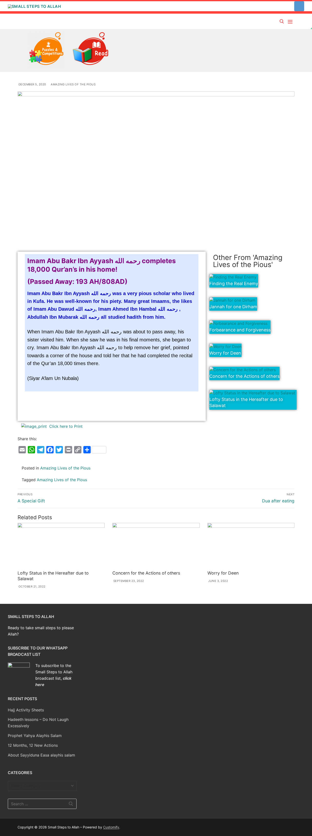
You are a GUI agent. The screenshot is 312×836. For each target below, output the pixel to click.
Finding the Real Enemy (233, 283)
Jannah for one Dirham (233, 306)
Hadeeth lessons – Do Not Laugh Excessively (38, 722)
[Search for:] (42, 804)
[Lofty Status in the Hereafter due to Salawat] (61, 545)
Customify (111, 827)
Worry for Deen (225, 353)
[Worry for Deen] (250, 545)
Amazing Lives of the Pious (73, 84)
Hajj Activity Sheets (26, 709)
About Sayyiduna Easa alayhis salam (41, 755)
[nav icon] (291, 21)
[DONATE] (299, 6)
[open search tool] (282, 21)
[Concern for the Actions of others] (155, 545)
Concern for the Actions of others (244, 376)
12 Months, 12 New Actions (33, 745)
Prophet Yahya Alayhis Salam (35, 735)
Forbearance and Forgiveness (240, 329)
